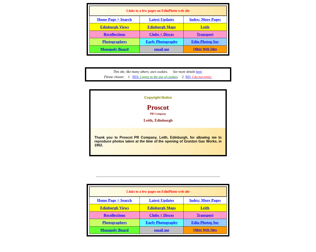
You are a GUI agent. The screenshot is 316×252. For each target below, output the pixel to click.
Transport (205, 34)
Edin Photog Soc (205, 41)
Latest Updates (161, 19)
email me (161, 49)
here (199, 72)
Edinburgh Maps (161, 27)
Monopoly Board (114, 49)
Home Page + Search (114, 19)
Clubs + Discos (161, 34)
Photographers (114, 41)
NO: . (198, 77)
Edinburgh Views (114, 27)
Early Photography (162, 41)
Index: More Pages (205, 19)
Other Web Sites (205, 49)
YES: (155, 77)
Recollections (114, 34)
